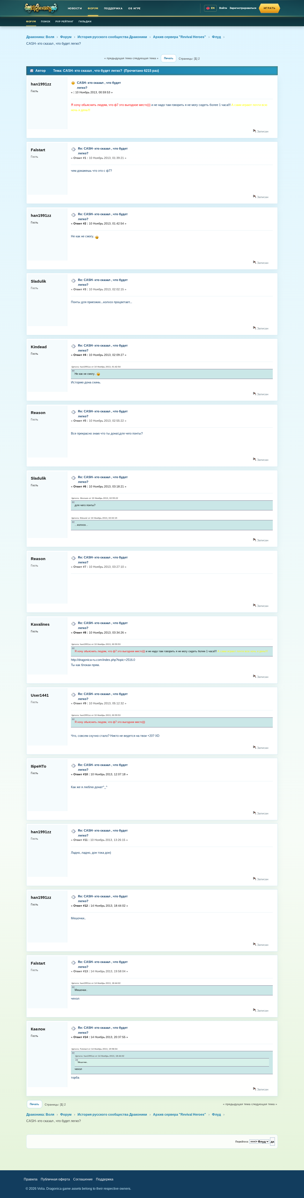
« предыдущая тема (118, 58)
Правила (30, 1179)
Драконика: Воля (40, 37)
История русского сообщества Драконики (112, 37)
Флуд (216, 37)
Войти (223, 8)
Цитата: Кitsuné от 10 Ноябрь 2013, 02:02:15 (94, 518)
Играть (269, 8)
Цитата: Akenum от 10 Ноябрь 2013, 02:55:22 (95, 498)
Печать (168, 58)
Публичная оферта (55, 1179)
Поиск (45, 21)
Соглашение (83, 1179)
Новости (75, 8)
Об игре (134, 8)
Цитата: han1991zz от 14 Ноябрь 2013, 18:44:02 (96, 983)
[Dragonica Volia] (41, 8)
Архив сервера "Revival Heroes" (179, 37)
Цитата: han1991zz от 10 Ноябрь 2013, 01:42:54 (96, 367)
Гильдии (85, 21)
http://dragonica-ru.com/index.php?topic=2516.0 (103, 659)
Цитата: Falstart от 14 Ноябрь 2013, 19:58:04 (94, 1049)
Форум (93, 8)
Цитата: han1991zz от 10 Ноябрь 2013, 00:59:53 (96, 644)
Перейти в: (242, 1141)
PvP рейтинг (64, 21)
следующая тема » (145, 58)
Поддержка (113, 8)
